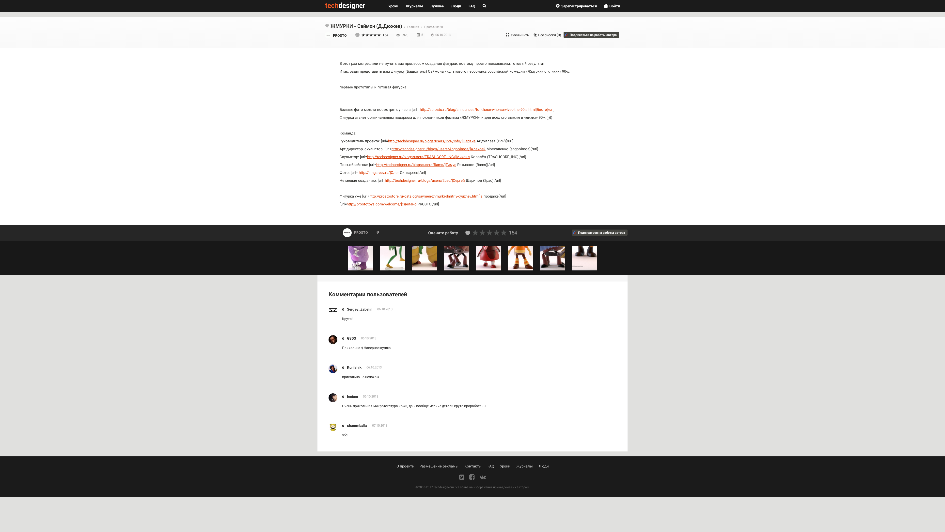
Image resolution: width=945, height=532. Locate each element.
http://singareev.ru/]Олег (379, 172)
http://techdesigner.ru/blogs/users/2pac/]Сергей (425, 180)
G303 (351, 338)
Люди (456, 6)
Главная (413, 27)
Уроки (395, 6)
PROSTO (361, 232)
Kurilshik (354, 367)
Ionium (352, 396)
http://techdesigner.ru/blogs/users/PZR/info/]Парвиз (432, 141)
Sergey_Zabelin (359, 309)
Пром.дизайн (433, 27)
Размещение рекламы (439, 466)
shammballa (357, 425)
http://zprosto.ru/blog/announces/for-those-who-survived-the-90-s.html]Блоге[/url (486, 109)
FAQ (472, 6)
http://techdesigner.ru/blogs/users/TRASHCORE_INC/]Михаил (418, 157)
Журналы (524, 466)
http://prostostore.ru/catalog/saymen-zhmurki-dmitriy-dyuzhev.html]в (426, 196)
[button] (576, 6)
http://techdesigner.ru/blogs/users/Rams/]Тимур (416, 165)
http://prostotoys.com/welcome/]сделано (382, 204)
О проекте (405, 466)
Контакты (473, 466)
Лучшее (437, 6)
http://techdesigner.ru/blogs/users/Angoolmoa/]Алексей (439, 149)
